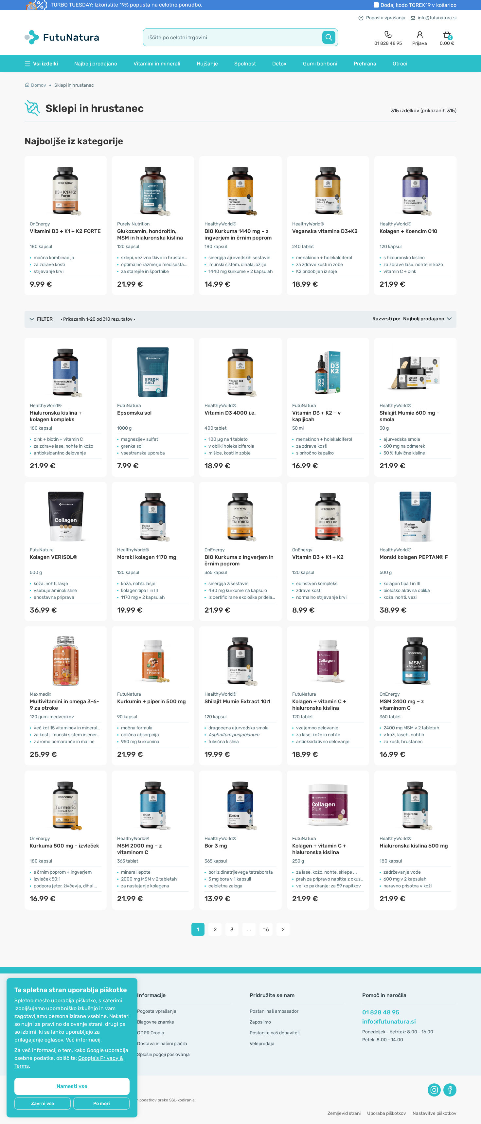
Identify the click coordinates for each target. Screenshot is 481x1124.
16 (266, 929)
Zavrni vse (42, 1103)
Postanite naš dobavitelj (275, 1033)
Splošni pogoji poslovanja (163, 1054)
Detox (279, 64)
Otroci (400, 64)
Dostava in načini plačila (162, 1043)
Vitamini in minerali (157, 64)
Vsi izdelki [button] (45, 64)
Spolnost (245, 64)
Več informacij (83, 1040)
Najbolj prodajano (95, 64)
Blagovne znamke (155, 1022)
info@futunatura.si (437, 18)
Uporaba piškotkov (386, 1113)
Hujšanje (207, 64)
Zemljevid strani (344, 1113)
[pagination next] (283, 929)
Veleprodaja (262, 1043)
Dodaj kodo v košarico (418, 5)
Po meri (101, 1103)
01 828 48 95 (380, 1012)
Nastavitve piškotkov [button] (434, 1113)
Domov (38, 85)
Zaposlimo (260, 1022)
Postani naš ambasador (274, 1011)
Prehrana (365, 64)
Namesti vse (72, 1086)
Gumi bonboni (320, 64)
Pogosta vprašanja (385, 18)
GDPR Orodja (150, 1033)
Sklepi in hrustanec (74, 85)
